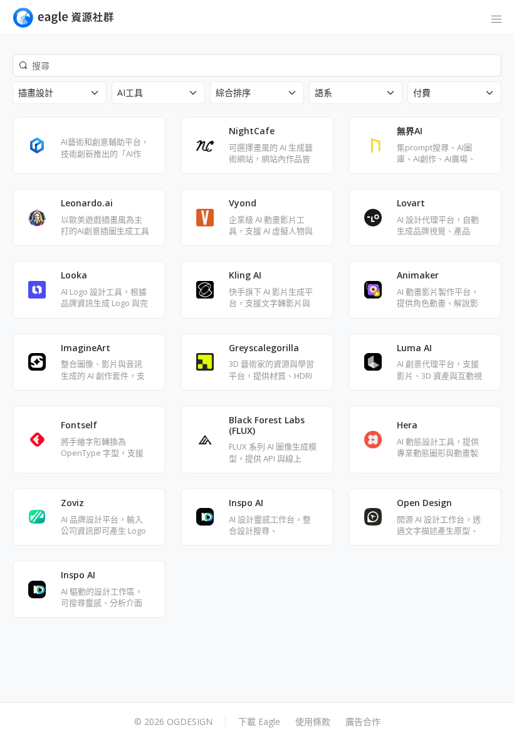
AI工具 (130, 92)
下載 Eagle (259, 721)
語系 (323, 92)
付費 (422, 92)
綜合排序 (233, 92)
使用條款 (312, 721)
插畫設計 (35, 92)
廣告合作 (362, 721)
